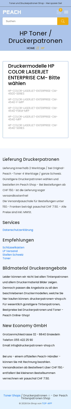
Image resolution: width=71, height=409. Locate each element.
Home (31, 48)
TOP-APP (47, 403)
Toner (7, 258)
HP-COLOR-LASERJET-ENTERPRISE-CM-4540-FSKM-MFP (33, 109)
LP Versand (10, 251)
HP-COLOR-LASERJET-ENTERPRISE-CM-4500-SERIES (33, 92)
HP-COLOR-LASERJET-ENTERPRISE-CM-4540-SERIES (33, 126)
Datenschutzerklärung (18, 230)
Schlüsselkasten (13, 247)
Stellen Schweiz (13, 255)
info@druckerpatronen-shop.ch (32, 345)
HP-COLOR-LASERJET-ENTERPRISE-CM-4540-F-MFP (33, 101)
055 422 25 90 (23, 340)
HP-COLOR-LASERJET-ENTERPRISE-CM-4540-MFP (33, 118)
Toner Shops (12, 395)
